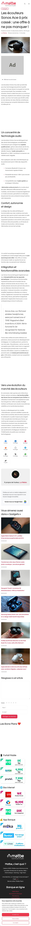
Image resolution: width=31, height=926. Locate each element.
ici (17, 879)
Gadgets (5, 8)
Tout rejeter (15, 922)
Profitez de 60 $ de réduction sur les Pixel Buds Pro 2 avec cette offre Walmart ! (13, 642)
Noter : (3, 703)
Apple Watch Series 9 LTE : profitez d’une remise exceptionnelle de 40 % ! (12, 537)
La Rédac (23, 482)
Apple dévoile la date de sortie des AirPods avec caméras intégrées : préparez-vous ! (14, 668)
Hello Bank (15, 891)
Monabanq (15, 896)
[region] (15, 912)
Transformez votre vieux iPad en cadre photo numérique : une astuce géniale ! (13, 563)
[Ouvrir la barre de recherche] (25, 3)
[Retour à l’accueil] (9, 4)
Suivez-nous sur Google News (14, 501)
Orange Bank (15, 898)
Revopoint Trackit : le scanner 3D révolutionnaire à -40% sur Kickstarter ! (12, 589)
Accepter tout (15, 914)
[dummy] (12, 74)
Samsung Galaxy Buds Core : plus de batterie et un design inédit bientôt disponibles (15, 615)
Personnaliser (15, 918)
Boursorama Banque (15, 893)
